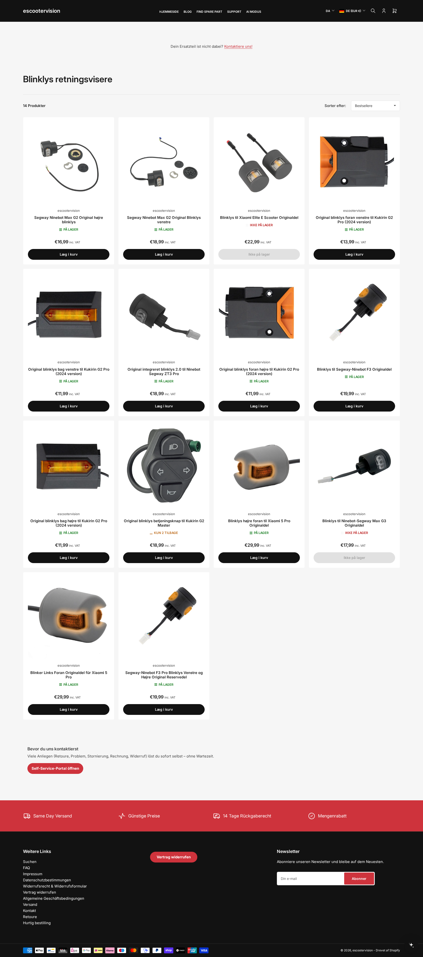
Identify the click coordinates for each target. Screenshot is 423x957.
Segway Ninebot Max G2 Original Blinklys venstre (164, 219)
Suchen (29, 861)
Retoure (30, 916)
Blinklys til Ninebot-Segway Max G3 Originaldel (354, 523)
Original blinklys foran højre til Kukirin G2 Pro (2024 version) (259, 371)
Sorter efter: (335, 105)
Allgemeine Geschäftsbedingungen (53, 898)
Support (234, 11)
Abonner (359, 878)
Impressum (32, 874)
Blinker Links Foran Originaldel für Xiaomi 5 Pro (68, 674)
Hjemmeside (169, 11)
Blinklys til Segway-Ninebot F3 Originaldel (354, 369)
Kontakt (29, 910)
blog (188, 11)
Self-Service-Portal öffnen (55, 768)
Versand (30, 904)
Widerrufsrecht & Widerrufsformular (55, 886)
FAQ (26, 867)
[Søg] (373, 10)
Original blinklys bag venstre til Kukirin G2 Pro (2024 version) (68, 371)
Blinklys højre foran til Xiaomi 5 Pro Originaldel (259, 523)
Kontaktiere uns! (238, 46)
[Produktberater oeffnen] (411, 945)
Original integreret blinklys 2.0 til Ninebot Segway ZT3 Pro (164, 371)
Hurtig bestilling (37, 923)
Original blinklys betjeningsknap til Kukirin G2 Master (164, 523)
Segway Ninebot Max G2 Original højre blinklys (68, 219)
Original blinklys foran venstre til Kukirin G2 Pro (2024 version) (354, 219)
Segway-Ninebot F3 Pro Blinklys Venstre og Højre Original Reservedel (164, 674)
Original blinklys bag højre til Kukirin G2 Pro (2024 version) (68, 523)
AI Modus (253, 11)
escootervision (41, 11)
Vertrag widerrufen (39, 892)
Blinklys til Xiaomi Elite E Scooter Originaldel (259, 217)
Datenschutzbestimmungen (47, 880)
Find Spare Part (209, 11)
